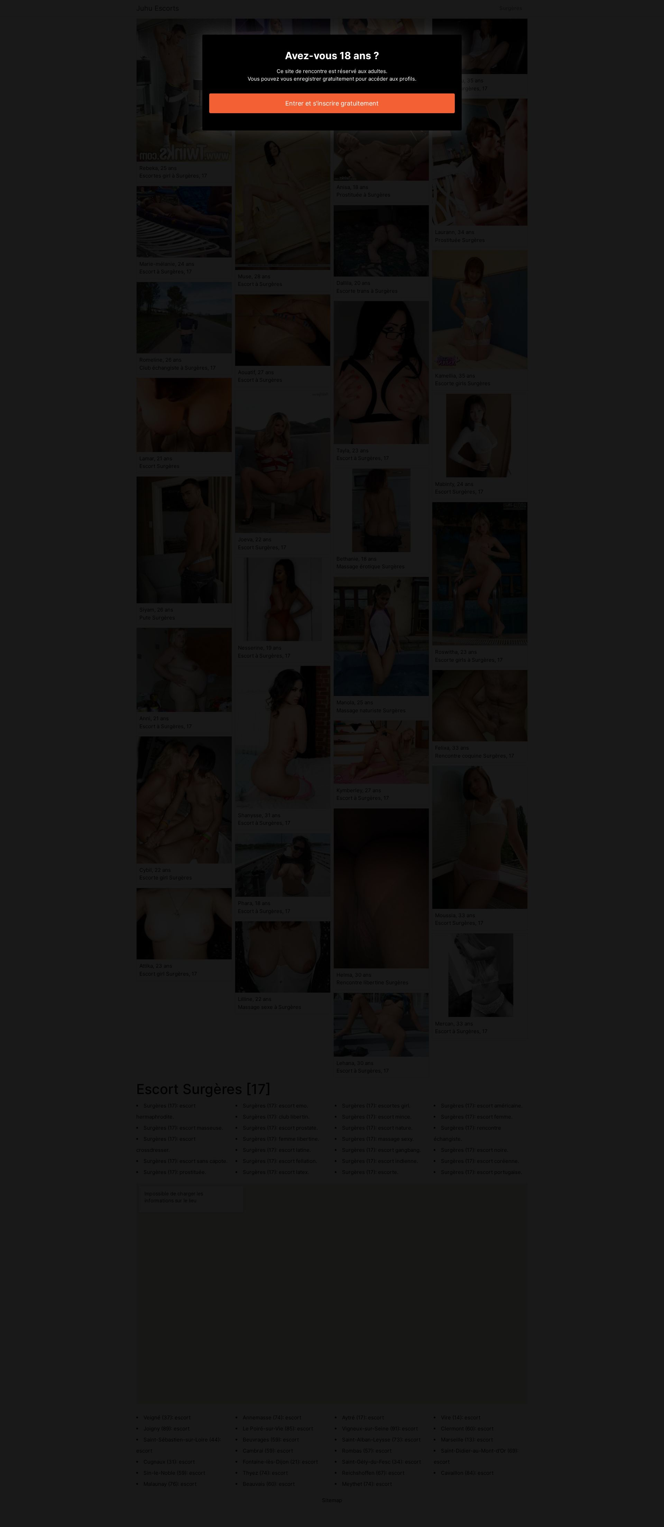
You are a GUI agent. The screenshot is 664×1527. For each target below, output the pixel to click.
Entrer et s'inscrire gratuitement (332, 103)
